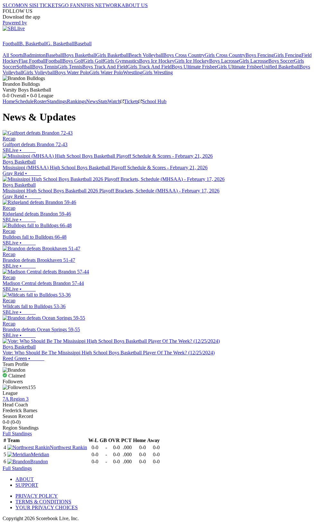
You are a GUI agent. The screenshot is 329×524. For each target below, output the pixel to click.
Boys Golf (73, 61)
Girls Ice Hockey (191, 61)
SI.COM (11, 5)
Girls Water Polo (106, 72)
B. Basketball (33, 43)
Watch (114, 101)
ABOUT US (134, 5)
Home (9, 101)
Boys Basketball (79, 55)
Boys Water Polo (72, 72)
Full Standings (17, 433)
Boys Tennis (45, 66)
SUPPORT (26, 485)
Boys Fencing (259, 55)
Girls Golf (94, 61)
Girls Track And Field (149, 66)
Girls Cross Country (225, 55)
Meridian (40, 454)
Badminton (34, 55)
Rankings (76, 101)
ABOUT (24, 479)
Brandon (39, 461)
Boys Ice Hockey (156, 61)
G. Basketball (60, 43)
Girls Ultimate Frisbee (239, 66)
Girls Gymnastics (121, 61)
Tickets (131, 101)
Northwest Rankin (68, 447)
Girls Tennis (70, 66)
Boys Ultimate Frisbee (194, 66)
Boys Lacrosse (224, 61)
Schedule (24, 101)
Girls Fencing (287, 55)
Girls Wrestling (157, 72)
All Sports (13, 55)
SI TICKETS (47, 5)
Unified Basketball (280, 66)
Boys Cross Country (184, 55)
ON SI (27, 5)
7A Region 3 (16, 399)
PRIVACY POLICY (36, 496)
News (92, 101)
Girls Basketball (112, 55)
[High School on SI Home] (27, 37)
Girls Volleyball (39, 72)
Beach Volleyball (146, 55)
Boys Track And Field (104, 66)
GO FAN (70, 5)
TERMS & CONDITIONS (43, 501)
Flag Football (32, 61)
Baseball (83, 43)
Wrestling (132, 72)
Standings (57, 101)
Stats (103, 101)
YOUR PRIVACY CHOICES (46, 507)
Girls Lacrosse (253, 61)
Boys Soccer (281, 61)
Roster (40, 101)
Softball (24, 66)
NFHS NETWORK (100, 5)
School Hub (154, 101)
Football (11, 43)
